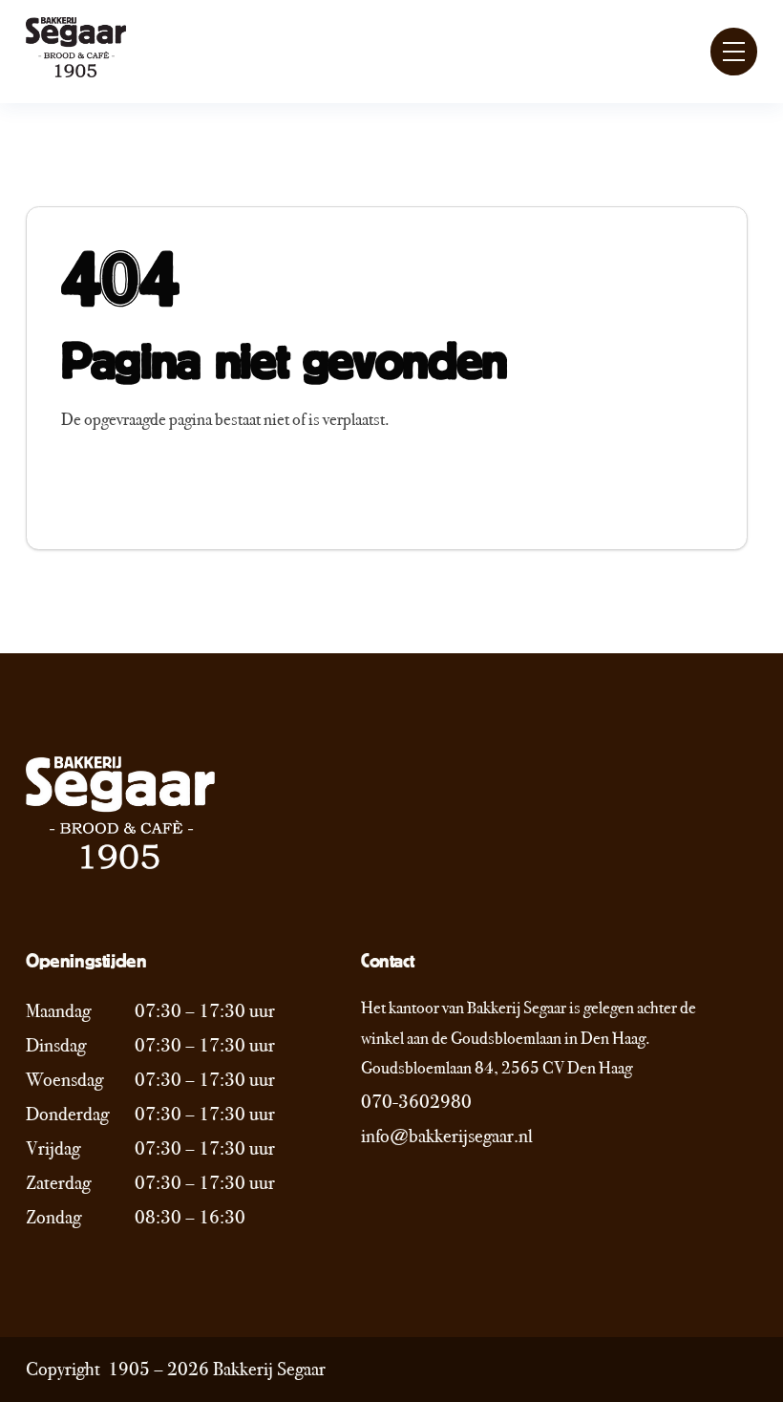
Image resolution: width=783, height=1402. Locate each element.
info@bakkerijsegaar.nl (447, 1135)
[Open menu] (734, 51)
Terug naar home (143, 487)
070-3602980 (416, 1101)
